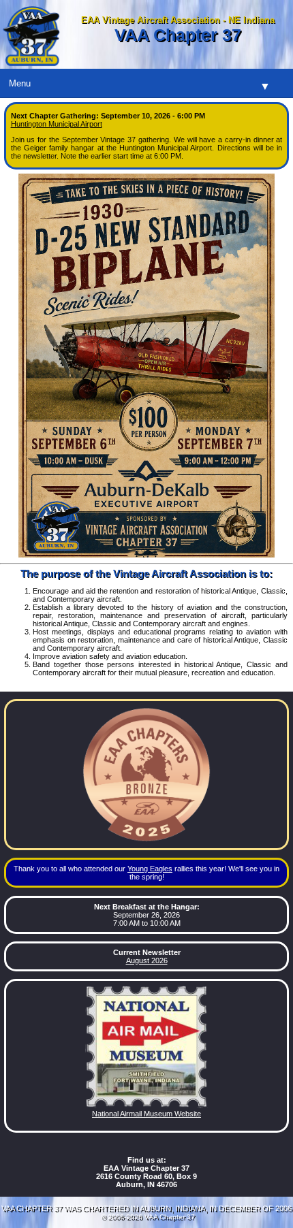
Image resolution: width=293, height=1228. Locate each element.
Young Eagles (149, 869)
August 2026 (147, 960)
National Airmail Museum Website (146, 1114)
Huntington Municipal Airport (56, 124)
